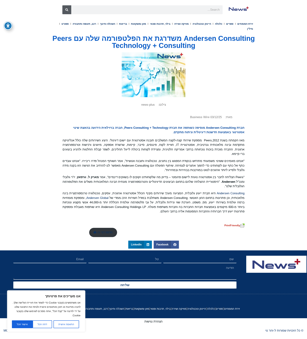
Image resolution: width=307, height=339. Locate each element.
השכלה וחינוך (107, 23)
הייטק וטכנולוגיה (202, 23)
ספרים (229, 23)
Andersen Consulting (230, 193)
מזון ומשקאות (138, 23)
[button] (166, 245)
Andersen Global (97, 198)
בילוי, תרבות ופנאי (160, 23)
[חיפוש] (66, 9)
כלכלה (218, 23)
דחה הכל (42, 324)
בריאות (123, 23)
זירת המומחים (245, 23)
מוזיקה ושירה (181, 23)
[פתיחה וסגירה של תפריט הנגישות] (8, 25)
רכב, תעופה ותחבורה (84, 23)
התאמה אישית (66, 324)
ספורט (65, 23)
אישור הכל (22, 324)
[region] (46, 311)
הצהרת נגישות (153, 321)
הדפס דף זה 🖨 (103, 232)
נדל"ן (250, 28)
